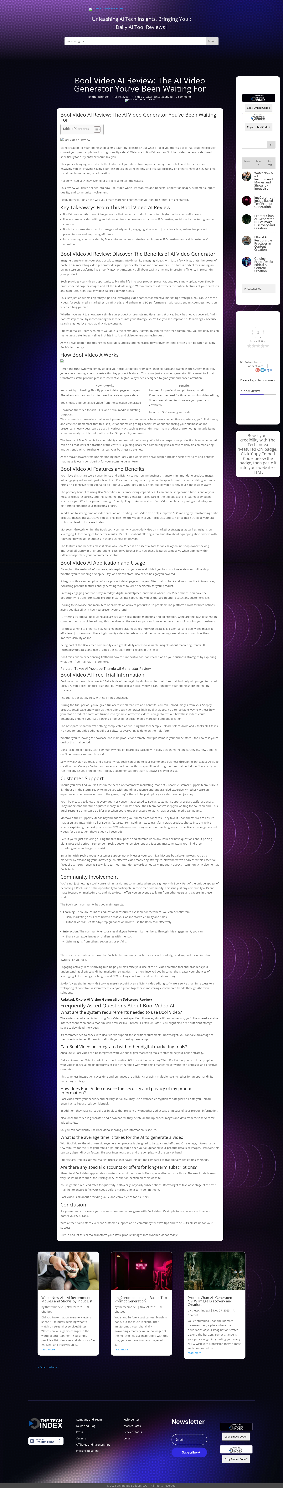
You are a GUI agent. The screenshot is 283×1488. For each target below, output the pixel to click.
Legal (127, 1438)
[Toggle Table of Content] (95, 129)
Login (268, 370)
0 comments (184, 96)
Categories (254, 288)
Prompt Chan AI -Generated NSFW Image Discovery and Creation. (264, 222)
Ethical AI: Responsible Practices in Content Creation (263, 243)
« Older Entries (47, 1367)
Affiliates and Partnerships (93, 1444)
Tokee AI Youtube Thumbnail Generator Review (113, 668)
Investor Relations (87, 1451)
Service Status (133, 1432)
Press (79, 1432)
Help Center (131, 1419)
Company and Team (89, 1419)
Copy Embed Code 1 (258, 107)
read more (48, 1349)
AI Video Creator (142, 96)
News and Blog (85, 1426)
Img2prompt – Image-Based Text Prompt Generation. (264, 202)
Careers (81, 1438)
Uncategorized (163, 96)
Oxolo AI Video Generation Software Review (114, 999)
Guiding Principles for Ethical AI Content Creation (264, 264)
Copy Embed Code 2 (258, 127)
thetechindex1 (101, 96)
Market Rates (132, 1426)
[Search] (271, 145)
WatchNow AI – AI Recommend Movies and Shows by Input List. (264, 181)
